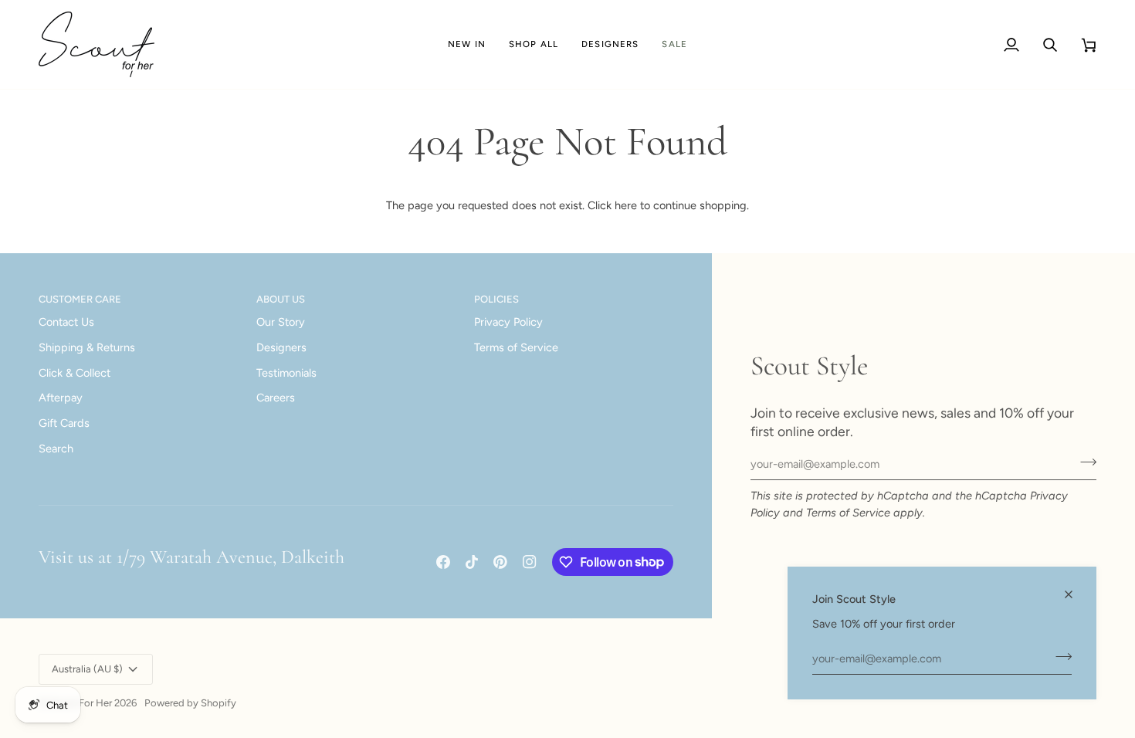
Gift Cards (64, 423)
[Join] (1059, 656)
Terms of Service (848, 513)
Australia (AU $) (87, 669)
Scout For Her (80, 703)
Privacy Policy (508, 322)
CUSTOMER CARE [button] (80, 299)
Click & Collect (74, 373)
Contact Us (66, 322)
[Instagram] (530, 562)
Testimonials (286, 373)
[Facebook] (443, 562)
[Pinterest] (500, 562)
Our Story (280, 322)
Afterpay (61, 398)
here (626, 205)
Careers (275, 398)
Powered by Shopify (190, 703)
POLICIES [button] (496, 299)
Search (56, 448)
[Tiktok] (472, 562)
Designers (281, 347)
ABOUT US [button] (280, 299)
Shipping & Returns (87, 347)
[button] (533, 44)
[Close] (1075, 594)
